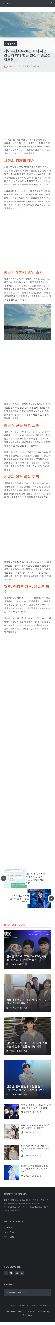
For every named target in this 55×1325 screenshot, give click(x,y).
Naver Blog (9, 1232)
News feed (10, 1311)
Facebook (8, 1227)
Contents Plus (16, 66)
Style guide (27, 1315)
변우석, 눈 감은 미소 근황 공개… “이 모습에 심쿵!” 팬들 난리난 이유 (35, 1148)
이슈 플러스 (10, 44)
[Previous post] (3, 878)
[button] (51, 3)
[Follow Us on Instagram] (17, 1273)
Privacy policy (43, 1311)
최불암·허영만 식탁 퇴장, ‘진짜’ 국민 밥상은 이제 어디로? (35, 1126)
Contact (31, 1311)
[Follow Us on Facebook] (6, 1273)
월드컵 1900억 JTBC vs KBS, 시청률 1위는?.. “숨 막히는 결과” (36, 1106)
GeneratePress (41, 1305)
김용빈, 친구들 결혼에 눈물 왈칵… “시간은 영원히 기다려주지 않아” (35, 1169)
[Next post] (51, 898)
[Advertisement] (27, 108)
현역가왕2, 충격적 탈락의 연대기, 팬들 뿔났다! (19, 899)
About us (22, 1311)
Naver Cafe (9, 1237)
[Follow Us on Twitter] (11, 1273)
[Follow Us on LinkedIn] (22, 1273)
